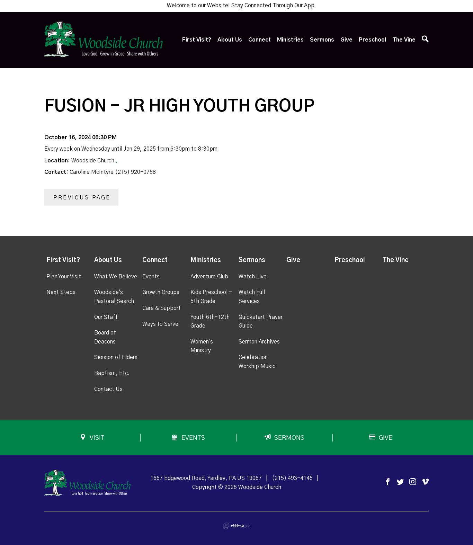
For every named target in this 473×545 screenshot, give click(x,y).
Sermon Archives (259, 342)
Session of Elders (115, 357)
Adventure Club (209, 276)
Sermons (322, 40)
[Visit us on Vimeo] (425, 482)
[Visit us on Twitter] (400, 482)
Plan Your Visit (63, 276)
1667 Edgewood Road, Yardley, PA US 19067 (206, 478)
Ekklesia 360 (236, 525)
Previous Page (82, 197)
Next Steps (60, 292)
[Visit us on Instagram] (412, 482)
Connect (259, 40)
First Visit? (196, 40)
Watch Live (253, 276)
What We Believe (115, 276)
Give (346, 40)
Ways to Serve (160, 324)
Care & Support (161, 308)
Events (151, 276)
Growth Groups (160, 292)
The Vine (404, 40)
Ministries (290, 40)
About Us (229, 40)
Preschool (372, 40)
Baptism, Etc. (112, 373)
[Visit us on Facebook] (387, 482)
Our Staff (106, 317)
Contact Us (108, 389)
